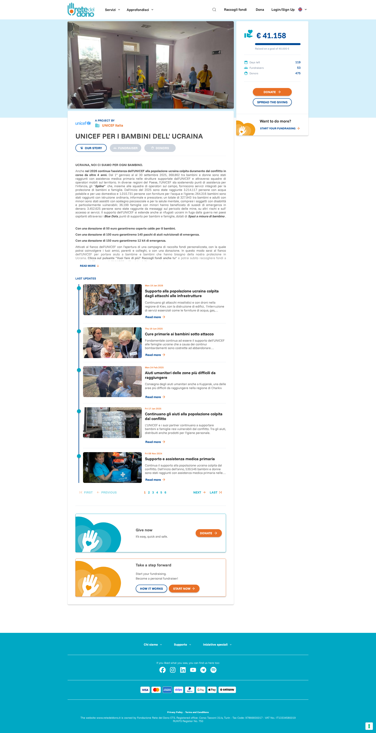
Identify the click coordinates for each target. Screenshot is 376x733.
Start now (182, 589)
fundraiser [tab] (128, 148)
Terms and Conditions (197, 712)
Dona (260, 9)
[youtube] (193, 670)
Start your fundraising (278, 128)
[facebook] (162, 670)
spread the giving (272, 102)
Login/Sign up (283, 9)
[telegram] (203, 670)
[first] (85, 492)
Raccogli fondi (235, 9)
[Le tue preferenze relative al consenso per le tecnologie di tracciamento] (369, 726)
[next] (226, 102)
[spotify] (213, 670)
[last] (216, 492)
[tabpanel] (150, 329)
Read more (88, 266)
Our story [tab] (93, 148)
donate (206, 533)
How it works (151, 589)
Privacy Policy (175, 712)
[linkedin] (183, 670)
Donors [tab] (162, 148)
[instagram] (173, 670)
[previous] (216, 102)
